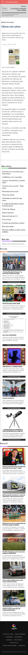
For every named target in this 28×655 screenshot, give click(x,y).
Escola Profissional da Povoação (14, 313)
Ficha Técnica (18, 640)
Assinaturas (21, 645)
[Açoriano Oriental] (14, 630)
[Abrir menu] (2, 1)
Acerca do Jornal (8, 634)
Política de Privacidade (10, 645)
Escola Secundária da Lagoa (14, 282)
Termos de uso (14, 642)
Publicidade (9, 637)
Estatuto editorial (20, 634)
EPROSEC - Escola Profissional (14, 345)
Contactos (9, 640)
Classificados (18, 637)
